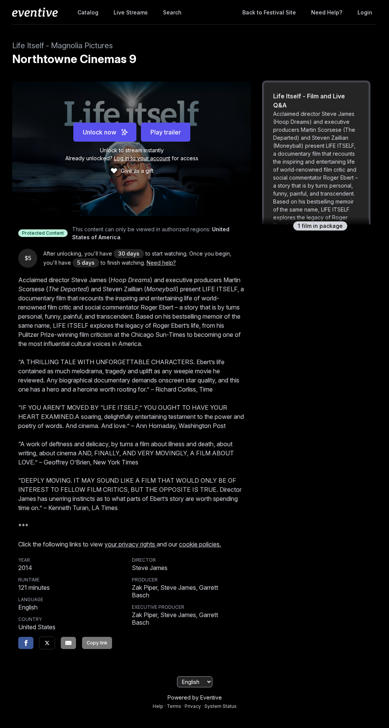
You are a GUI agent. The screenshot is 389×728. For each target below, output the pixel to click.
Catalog (87, 12)
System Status (220, 706)
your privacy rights (130, 544)
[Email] (68, 643)
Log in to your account (142, 158)
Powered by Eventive (195, 697)
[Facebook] (25, 643)
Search (172, 12)
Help (158, 706)
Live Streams (131, 12)
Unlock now (99, 132)
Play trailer (165, 132)
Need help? (326, 12)
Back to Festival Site (269, 12)
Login (364, 12)
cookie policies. (200, 544)
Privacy (193, 706)
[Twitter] (47, 643)
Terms (174, 706)
